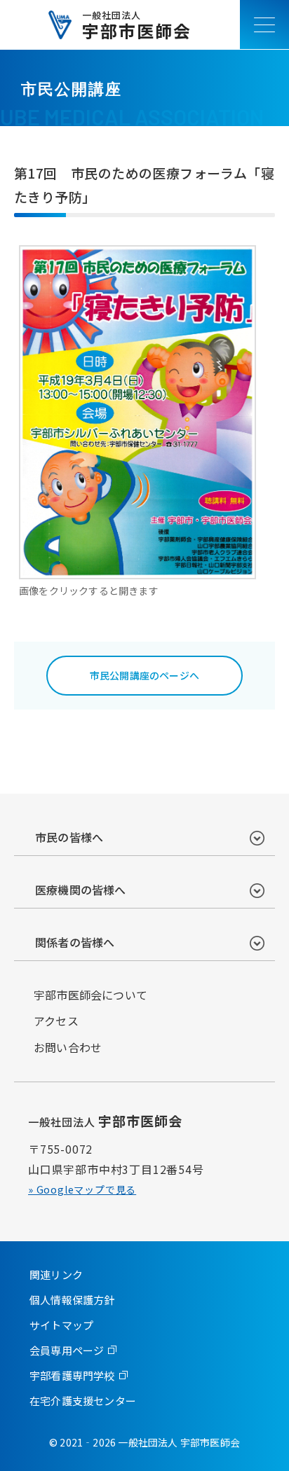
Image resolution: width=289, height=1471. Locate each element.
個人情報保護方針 (72, 1299)
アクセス (56, 1020)
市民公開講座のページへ (144, 675)
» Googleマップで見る (82, 1189)
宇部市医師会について (90, 994)
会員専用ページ (66, 1350)
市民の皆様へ (69, 837)
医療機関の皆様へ (80, 889)
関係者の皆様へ (74, 942)
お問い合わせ (68, 1047)
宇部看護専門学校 (72, 1375)
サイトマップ (61, 1325)
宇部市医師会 (136, 25)
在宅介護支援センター (82, 1400)
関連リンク (56, 1274)
